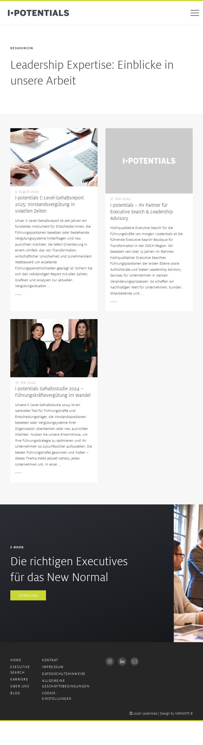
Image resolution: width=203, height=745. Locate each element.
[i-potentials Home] (38, 13)
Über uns (19, 686)
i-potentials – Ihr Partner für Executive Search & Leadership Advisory (141, 211)
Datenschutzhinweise (64, 674)
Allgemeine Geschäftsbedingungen (65, 683)
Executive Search (20, 670)
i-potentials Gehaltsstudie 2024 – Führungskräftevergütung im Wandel (52, 391)
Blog (15, 693)
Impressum (53, 667)
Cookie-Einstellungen (57, 696)
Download (28, 595)
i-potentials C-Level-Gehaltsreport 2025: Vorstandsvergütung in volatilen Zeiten (49, 204)
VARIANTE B (184, 713)
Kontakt (50, 660)
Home (15, 660)
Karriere (19, 679)
